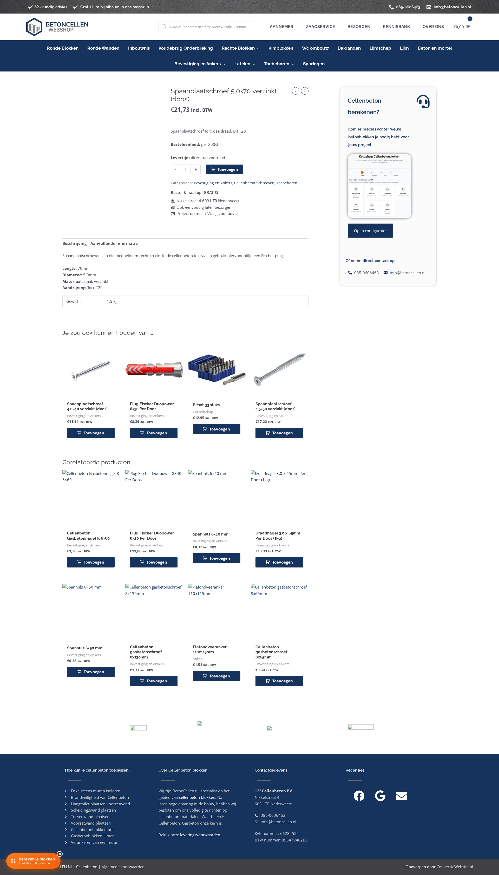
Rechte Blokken (238, 48)
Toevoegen (228, 169)
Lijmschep (380, 48)
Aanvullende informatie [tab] (114, 243)
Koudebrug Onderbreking (186, 48)
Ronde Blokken (62, 48)
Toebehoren (276, 63)
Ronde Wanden (103, 48)
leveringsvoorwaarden (200, 834)
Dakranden (349, 48)
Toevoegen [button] (94, 432)
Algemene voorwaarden (123, 866)
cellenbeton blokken (197, 797)
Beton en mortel (435, 48)
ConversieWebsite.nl (455, 866)
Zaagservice (319, 26)
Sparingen (314, 63)
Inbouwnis (139, 48)
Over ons (432, 26)
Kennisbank (395, 26)
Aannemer (281, 26)
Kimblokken (280, 48)
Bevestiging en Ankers (197, 63)
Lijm (404, 48)
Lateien (242, 63)
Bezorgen (357, 26)
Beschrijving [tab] (74, 243)
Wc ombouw (315, 48)
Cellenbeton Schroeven (254, 183)
